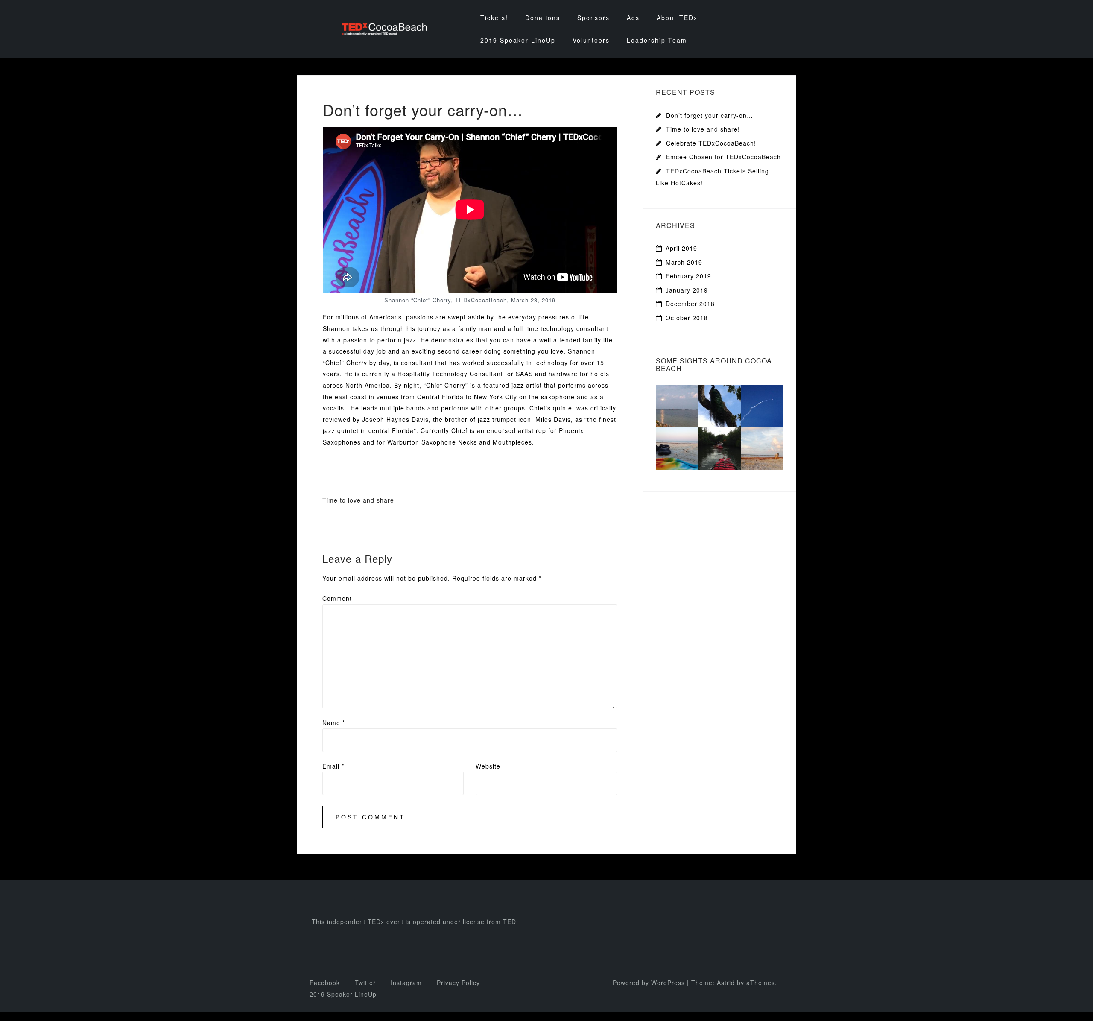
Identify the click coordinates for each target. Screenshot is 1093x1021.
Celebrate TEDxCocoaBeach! (711, 143)
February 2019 (688, 276)
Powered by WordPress (649, 982)
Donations (542, 17)
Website (488, 766)
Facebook (325, 982)
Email (333, 766)
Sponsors (593, 17)
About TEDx (677, 17)
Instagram (406, 982)
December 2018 (690, 303)
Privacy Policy (458, 982)
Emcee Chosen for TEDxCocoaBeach (723, 156)
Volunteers (591, 40)
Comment (337, 598)
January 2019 (687, 290)
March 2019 (684, 262)
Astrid (726, 982)
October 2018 (687, 317)
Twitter (365, 982)
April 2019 (681, 248)
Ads (633, 17)
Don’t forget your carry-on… (709, 115)
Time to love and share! (359, 500)
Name (333, 722)
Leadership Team (657, 40)
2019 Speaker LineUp (517, 40)
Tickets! (494, 17)
